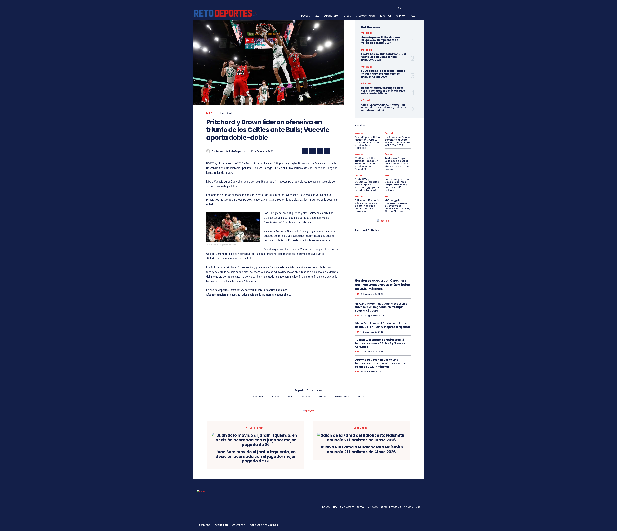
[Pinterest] (320, 151)
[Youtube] (423, 8)
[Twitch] (404, 525)
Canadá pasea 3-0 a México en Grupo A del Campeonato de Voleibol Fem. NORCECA (381, 40)
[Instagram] (415, 8)
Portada (366, 50)
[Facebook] (411, 8)
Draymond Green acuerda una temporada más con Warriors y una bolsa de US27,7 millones (380, 363)
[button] (400, 8)
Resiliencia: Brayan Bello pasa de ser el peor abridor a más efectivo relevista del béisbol (383, 90)
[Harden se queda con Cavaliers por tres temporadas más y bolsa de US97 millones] (383, 255)
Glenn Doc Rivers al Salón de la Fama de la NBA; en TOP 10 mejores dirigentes (383, 325)
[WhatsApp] (327, 151)
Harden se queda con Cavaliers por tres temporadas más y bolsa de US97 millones (397, 185)
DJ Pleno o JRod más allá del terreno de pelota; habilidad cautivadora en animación (367, 206)
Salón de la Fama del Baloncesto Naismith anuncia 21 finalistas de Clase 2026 (361, 449)
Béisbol (366, 83)
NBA (209, 113)
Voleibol (366, 33)
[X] (419, 8)
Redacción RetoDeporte (230, 151)
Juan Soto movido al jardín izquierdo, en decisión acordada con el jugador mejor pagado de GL (255, 456)
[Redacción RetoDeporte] (209, 151)
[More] (334, 151)
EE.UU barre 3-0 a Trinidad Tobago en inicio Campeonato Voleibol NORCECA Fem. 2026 (383, 73)
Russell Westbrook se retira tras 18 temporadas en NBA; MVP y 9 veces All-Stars (380, 343)
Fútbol (365, 100)
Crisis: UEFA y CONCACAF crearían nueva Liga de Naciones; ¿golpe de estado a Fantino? (383, 107)
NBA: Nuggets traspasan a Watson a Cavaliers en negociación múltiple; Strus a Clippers (397, 206)
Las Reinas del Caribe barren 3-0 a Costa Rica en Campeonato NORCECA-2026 (383, 56)
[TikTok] (396, 525)
